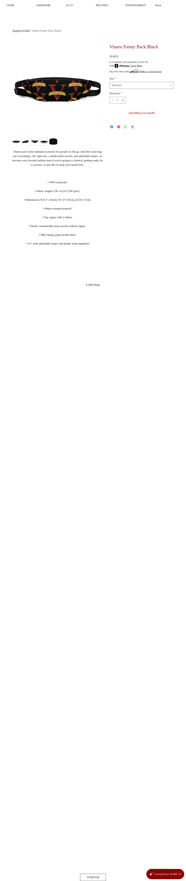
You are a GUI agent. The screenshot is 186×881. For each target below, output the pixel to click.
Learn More (136, 65)
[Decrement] (112, 100)
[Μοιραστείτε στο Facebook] (112, 127)
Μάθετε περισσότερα (150, 71)
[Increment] (123, 100)
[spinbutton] (117, 100)
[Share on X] (132, 127)
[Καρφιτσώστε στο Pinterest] (118, 127)
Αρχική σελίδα (20, 30)
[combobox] (141, 85)
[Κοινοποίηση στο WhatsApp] (125, 127)
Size (112, 78)
